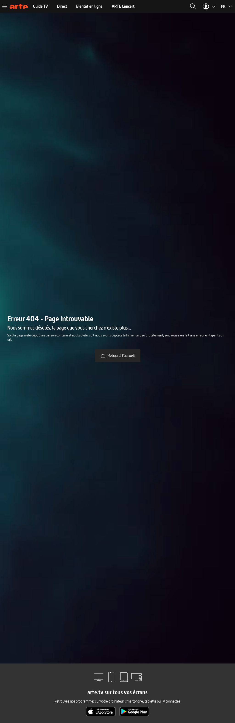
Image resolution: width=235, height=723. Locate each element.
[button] (193, 6)
